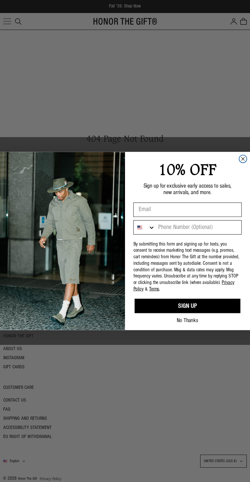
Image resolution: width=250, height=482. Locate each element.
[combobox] (144, 227)
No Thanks (187, 320)
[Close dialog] (243, 159)
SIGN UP (187, 306)
